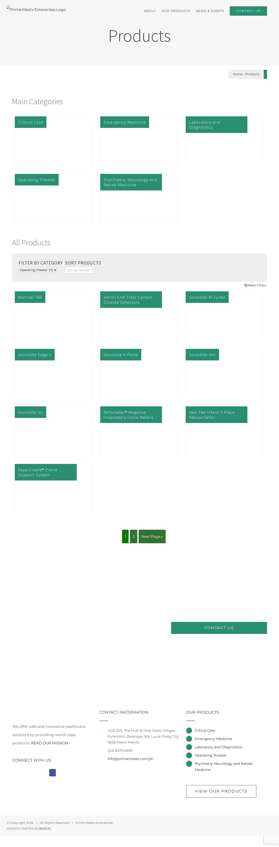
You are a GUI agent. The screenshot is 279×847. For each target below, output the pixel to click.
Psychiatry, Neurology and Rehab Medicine (223, 767)
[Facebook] (52, 772)
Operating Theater (36, 270)
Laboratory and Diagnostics (218, 747)
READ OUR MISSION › (50, 743)
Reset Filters (256, 285)
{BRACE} (45, 828)
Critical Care (205, 730)
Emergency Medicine (213, 739)
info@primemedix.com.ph (130, 759)
